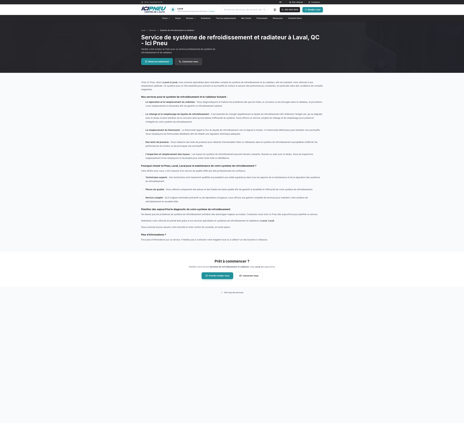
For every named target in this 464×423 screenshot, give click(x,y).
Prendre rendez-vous (219, 275)
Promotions (205, 18)
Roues (178, 18)
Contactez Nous (295, 18)
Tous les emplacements (226, 18)
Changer (212, 11)
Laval (143, 30)
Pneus (165, 18)
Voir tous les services (233, 292)
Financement (262, 18)
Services (189, 18)
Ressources (278, 18)
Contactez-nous (190, 61)
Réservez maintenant (158, 61)
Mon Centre (246, 18)
